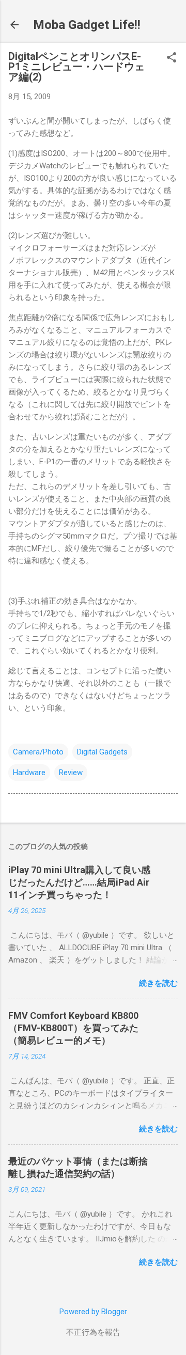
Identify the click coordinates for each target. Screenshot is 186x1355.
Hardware (29, 772)
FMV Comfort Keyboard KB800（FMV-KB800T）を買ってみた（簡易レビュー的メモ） (73, 1028)
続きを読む (158, 983)
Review (71, 772)
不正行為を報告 (93, 1332)
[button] (171, 58)
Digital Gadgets (102, 752)
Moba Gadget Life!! (87, 25)
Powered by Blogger (93, 1311)
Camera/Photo (38, 752)
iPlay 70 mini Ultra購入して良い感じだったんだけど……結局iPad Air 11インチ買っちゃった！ (79, 882)
